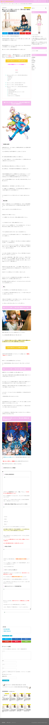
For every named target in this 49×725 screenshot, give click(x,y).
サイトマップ (14, 722)
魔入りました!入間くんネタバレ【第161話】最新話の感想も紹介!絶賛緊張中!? (17, 76)
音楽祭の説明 (10, 77)
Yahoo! (33, 64)
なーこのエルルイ (7, 1)
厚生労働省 (33, 60)
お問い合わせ (8, 722)
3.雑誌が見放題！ (10, 93)
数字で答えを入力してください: (7, 674)
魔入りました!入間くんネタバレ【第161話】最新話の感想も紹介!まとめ (17, 87)
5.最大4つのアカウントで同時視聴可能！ (14, 95)
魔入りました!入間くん (6, 635)
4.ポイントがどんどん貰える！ (12, 94)
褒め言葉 (9, 79)
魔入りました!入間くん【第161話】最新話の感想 (15, 84)
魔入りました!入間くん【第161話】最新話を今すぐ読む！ (16, 82)
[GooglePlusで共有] (22, 33)
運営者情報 (3, 722)
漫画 (11, 635)
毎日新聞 (33, 66)
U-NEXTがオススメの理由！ (12, 89)
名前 (3, 660)
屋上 (8, 80)
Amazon (33, 69)
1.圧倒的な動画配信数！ (11, 90)
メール (3, 664)
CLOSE (17, 72)
